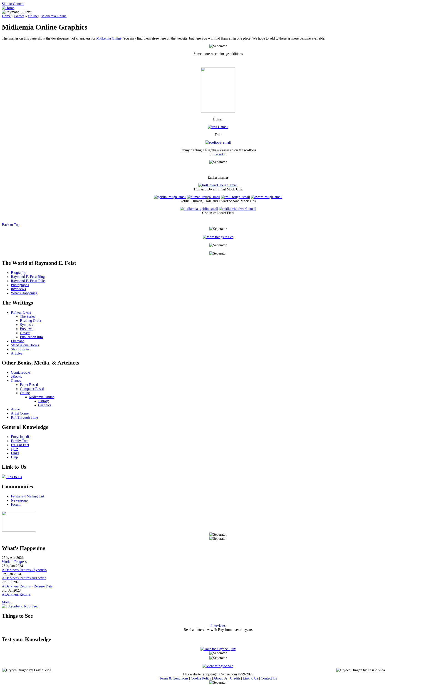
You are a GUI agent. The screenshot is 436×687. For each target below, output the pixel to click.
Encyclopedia (20, 437)
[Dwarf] (237, 209)
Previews (26, 329)
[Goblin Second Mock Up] (170, 197)
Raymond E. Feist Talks (28, 281)
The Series (27, 316)
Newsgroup (19, 500)
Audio (15, 409)
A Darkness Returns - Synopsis (24, 570)
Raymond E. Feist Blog (28, 277)
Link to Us (14, 477)
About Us (220, 678)
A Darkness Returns (16, 594)
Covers (25, 333)
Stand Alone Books (25, 345)
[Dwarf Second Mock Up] (266, 197)
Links (15, 453)
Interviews (18, 289)
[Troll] (218, 127)
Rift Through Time (24, 417)
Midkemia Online (54, 16)
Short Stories (20, 349)
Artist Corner (20, 413)
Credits (235, 678)
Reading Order (30, 320)
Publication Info (31, 337)
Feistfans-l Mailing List (27, 496)
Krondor (219, 154)
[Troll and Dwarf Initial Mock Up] (218, 185)
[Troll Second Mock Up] (235, 197)
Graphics (44, 405)
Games (19, 16)
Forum (15, 504)
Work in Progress (14, 562)
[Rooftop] (218, 142)
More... (7, 602)
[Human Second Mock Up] (203, 197)
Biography (18, 273)
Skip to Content (13, 4)
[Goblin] (199, 209)
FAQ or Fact (20, 445)
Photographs (20, 285)
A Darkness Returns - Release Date (27, 586)
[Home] (8, 8)
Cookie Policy (201, 678)
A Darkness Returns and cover (24, 578)
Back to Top (11, 225)
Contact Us (269, 678)
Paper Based (29, 385)
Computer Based (32, 389)
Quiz (14, 449)
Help (14, 457)
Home (6, 16)
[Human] (218, 111)
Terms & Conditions (173, 678)
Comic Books (21, 372)
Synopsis (26, 325)
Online (33, 16)
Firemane (17, 341)
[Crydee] (19, 530)
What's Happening (24, 293)
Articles (16, 353)
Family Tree (19, 441)
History (43, 401)
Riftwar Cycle (21, 312)
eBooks (16, 376)
